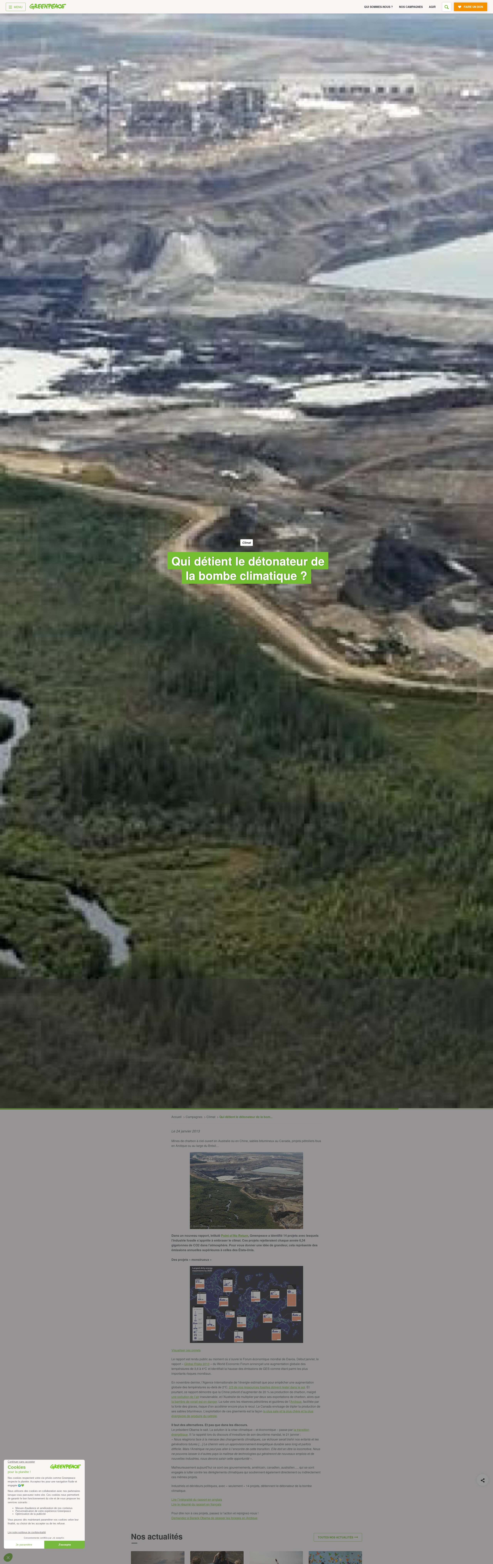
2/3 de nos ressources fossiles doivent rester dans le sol (267, 1387)
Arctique (296, 1401)
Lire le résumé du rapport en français (196, 1504)
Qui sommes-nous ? (378, 7)
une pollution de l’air (185, 1396)
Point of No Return (234, 1235)
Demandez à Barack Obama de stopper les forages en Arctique (214, 1518)
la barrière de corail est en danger (194, 1401)
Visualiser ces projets (186, 1350)
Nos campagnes (411, 7)
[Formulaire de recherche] (446, 7)
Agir (432, 7)
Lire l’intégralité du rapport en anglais (196, 1499)
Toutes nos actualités (335, 1537)
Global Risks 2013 (197, 1364)
